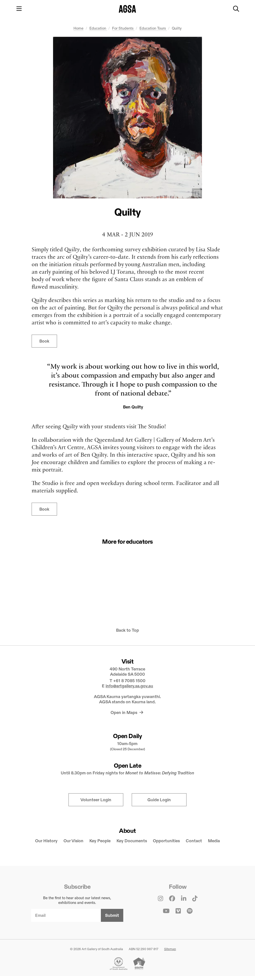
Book (44, 341)
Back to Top (127, 630)
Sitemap (170, 949)
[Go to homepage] (127, 9)
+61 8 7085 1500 (129, 680)
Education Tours (153, 28)
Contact (194, 840)
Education (98, 28)
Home (78, 28)
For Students (123, 28)
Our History (46, 840)
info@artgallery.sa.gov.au (129, 686)
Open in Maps (124, 712)
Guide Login (159, 799)
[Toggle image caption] (197, 193)
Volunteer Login (95, 799)
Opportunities (166, 840)
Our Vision (73, 840)
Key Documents (132, 840)
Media (214, 840)
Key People (100, 840)
